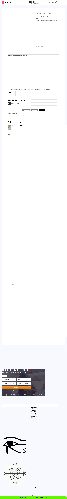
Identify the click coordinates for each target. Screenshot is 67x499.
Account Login (34, 407)
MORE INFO (44, 497)
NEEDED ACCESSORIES (43, 13)
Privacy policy (33, 414)
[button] (61, 2)
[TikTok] (8, 2)
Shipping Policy (34, 411)
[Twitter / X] (10, 2)
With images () (27, 110)
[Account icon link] (49, 2)
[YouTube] (7, 2)
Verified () (35, 110)
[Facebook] (5, 2)
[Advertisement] (33, 72)
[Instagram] (31, 487)
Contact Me (34, 410)
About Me (34, 408)
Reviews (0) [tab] (25, 55)
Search (33, 403)
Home (37, 13)
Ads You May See (33, 417)
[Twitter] (35, 487)
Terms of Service (34, 416)
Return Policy (33, 413)
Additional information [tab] (17, 55)
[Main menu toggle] (3, 2)
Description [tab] (10, 55)
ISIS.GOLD (33, 2)
